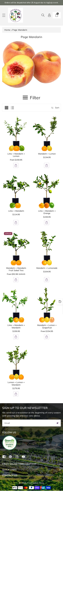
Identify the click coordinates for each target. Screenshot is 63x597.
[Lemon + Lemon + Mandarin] (16, 362)
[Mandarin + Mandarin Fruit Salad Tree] (16, 247)
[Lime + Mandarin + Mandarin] (16, 305)
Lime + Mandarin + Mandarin (16, 326)
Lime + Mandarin (16, 211)
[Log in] (49, 15)
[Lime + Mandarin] (16, 190)
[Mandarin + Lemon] (47, 133)
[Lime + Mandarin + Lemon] (16, 133)
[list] (12, 107)
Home (7, 30)
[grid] (6, 107)
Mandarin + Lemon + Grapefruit (47, 326)
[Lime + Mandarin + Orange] (47, 190)
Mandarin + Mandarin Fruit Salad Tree (16, 269)
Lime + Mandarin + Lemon (16, 155)
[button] (5, 15)
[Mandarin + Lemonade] (47, 247)
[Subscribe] (57, 423)
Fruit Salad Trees (35, 483)
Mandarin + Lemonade (46, 268)
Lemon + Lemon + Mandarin (16, 383)
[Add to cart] (15, 165)
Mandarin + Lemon (47, 153)
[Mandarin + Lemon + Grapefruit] (47, 305)
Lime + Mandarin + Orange (47, 212)
